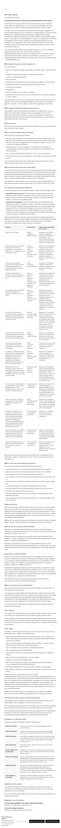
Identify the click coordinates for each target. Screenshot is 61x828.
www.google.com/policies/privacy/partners (19, 515)
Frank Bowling (22, 5)
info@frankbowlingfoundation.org (13, 53)
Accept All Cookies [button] (52, 821)
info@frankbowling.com (12, 59)
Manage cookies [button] (23, 821)
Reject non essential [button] (36, 821)
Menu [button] (6, 9)
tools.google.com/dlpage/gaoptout (14, 517)
